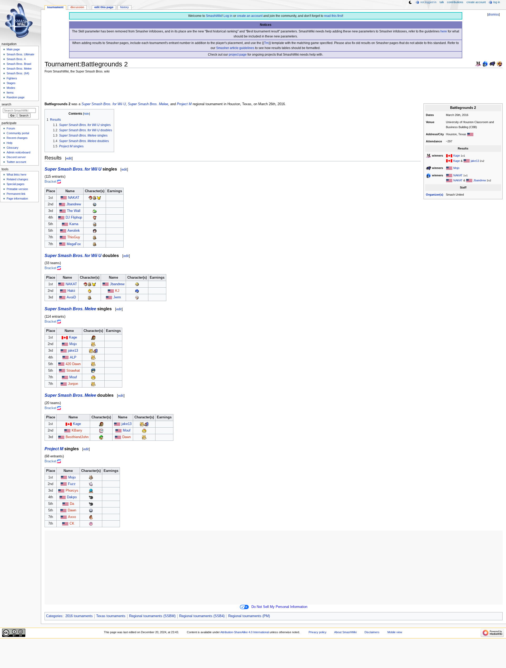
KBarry (77, 430)
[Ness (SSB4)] (90, 198)
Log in (227, 16)
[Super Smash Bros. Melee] (478, 63)
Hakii (71, 291)
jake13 (475, 160)
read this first (333, 16)
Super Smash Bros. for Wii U (103, 104)
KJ (117, 291)
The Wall (73, 211)
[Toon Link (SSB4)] (137, 284)
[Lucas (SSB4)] (89, 291)
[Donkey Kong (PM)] (91, 517)
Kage (456, 155)
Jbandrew (479, 180)
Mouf (73, 377)
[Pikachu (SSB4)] (99, 198)
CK (72, 523)
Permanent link (16, 193)
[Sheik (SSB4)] (95, 224)
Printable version (17, 189)
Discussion (77, 7)
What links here (16, 174)
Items (10, 92)
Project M (184, 104)
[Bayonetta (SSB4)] (95, 231)
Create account (476, 2)
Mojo (456, 168)
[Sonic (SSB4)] (137, 291)
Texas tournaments (110, 616)
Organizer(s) (434, 194)
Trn (266, 43)
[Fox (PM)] (91, 477)
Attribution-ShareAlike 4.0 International (244, 632)
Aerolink (73, 231)
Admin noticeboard (18, 152)
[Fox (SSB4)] (95, 198)
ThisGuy (73, 237)
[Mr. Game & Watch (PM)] (91, 497)
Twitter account (16, 161)
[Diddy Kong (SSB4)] (95, 217)
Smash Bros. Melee (19, 68)
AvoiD (71, 297)
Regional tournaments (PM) (249, 616)
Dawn (126, 437)
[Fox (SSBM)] (93, 344)
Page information (17, 198)
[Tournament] (499, 63)
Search (6, 104)
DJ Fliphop (74, 217)
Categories (54, 616)
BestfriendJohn (77, 437)
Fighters (12, 78)
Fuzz (72, 484)
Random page (16, 97)
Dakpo (72, 497)
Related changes (17, 179)
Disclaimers (372, 632)
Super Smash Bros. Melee (148, 104)
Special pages (16, 184)
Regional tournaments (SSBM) (152, 616)
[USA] (470, 134)
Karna (73, 224)
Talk (442, 2)
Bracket (50, 181)
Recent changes (17, 137)
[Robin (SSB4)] (137, 297)
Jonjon (73, 384)
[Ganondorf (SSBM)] (93, 337)
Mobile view (394, 632)
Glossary (12, 147)
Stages (11, 83)
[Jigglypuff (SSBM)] (101, 430)
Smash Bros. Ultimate (20, 54)
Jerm (117, 297)
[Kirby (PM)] (91, 523)
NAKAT (458, 175)
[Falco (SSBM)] (95, 350)
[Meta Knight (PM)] (91, 510)
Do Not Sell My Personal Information (279, 607)
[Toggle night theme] (410, 2)
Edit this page (103, 7)
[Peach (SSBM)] (93, 377)
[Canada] (449, 155)
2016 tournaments (79, 616)
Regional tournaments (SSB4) (202, 616)
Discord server (16, 157)
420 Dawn (73, 364)
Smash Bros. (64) (18, 73)
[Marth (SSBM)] (93, 370)
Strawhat (73, 370)
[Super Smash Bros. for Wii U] (485, 63)
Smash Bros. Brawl (19, 63)
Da (72, 504)
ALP (73, 357)
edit (69, 158)
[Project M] (492, 63)
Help (9, 142)
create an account (249, 16)
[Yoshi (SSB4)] (95, 211)
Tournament (55, 7)
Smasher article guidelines (235, 48)
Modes (11, 87)
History (124, 7)
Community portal (18, 133)
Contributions (455, 2)
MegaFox (74, 244)
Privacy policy (318, 632)
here (443, 31)
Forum (11, 128)
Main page (13, 49)
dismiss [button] (493, 14)
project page (238, 54)
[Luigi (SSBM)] (101, 437)
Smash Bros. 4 (16, 59)
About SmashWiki (345, 632)
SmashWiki (214, 16)
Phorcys (72, 490)
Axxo (72, 517)
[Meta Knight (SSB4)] (95, 204)
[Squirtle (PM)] (91, 490)
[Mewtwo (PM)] (91, 484)
